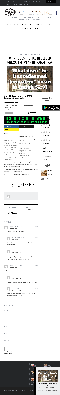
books (9, 24)
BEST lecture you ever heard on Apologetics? (48, 158)
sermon (7, 4)
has (17, 184)
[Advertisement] (30, 41)
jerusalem (32, 184)
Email (5, 333)
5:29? (8, 184)
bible (21, 54)
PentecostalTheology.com (11, 102)
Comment (7, 310)
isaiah (26, 184)
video (20, 4)
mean (7, 186)
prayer (43, 24)
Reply (36, 226)
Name (5, 326)
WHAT (20, 186)
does (13, 184)
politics (36, 24)
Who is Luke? (30, 208)
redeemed (13, 186)
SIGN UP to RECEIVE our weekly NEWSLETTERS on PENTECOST (20, 106)
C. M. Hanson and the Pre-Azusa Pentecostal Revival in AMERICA (13, 210)
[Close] (34, 369)
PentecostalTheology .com (20, 196)
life (22, 24)
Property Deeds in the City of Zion (48, 384)
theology (14, 4)
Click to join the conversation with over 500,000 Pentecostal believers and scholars (18, 97)
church (16, 24)
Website (6, 340)
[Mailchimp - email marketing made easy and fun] (29, 113)
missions (28, 24)
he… (22, 184)
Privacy (26, 4)
